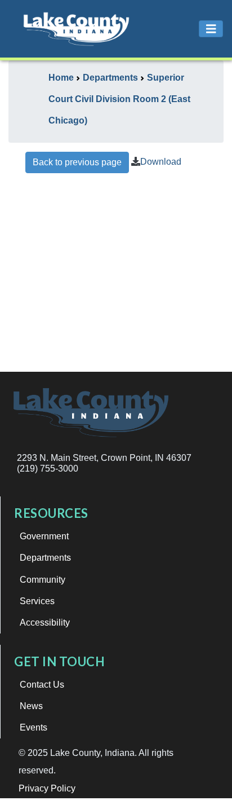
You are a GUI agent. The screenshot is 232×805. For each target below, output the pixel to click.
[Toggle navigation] (211, 29)
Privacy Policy (47, 788)
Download (160, 161)
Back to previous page (77, 162)
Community (42, 579)
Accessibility (45, 622)
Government (44, 536)
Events (33, 727)
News (31, 706)
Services (37, 601)
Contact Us (42, 684)
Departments (45, 557)
